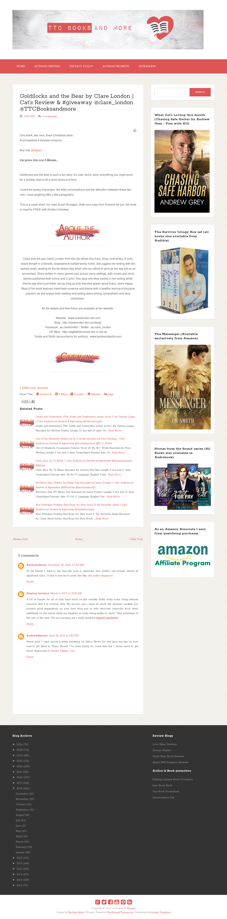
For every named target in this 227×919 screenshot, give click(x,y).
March (19, 841)
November (22, 799)
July (18, 820)
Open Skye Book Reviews (168, 756)
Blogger (131, 908)
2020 (20, 777)
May (18, 831)
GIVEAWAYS (147, 66)
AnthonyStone (36, 565)
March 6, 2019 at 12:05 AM (66, 593)
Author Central (47, 66)
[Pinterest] (123, 902)
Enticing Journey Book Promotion (173, 779)
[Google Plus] (97, 902)
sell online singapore (100, 575)
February (21, 847)
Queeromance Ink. (164, 797)
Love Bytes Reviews (165, 744)
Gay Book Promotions (166, 791)
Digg (110, 394)
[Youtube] (116, 902)
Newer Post (20, 539)
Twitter (62, 394)
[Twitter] (104, 902)
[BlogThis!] (26, 401)
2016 (19, 863)
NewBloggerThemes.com (120, 912)
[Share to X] (30, 401)
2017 (19, 858)
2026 (20, 744)
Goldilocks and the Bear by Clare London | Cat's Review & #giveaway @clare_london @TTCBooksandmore (77, 103)
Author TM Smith (116, 66)
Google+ (78, 394)
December (22, 793)
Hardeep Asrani (76, 912)
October (21, 804)
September (22, 809)
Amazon (36, 150)
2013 (19, 880)
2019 (19, 783)
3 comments (49, 116)
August (20, 815)
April (19, 836)
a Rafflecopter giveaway (34, 387)
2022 (20, 766)
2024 (20, 755)
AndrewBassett (37, 635)
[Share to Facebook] (33, 401)
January (20, 852)
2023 (20, 761)
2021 (19, 772)
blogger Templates (161, 912)
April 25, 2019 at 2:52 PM (63, 635)
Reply (29, 581)
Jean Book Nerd (162, 785)
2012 (19, 885)
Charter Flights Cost (62, 651)
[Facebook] (110, 902)
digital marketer (107, 618)
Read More (114, 430)
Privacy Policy (81, 66)
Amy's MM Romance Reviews (170, 762)
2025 (20, 750)
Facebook (45, 394)
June (18, 825)
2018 (19, 788)
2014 (19, 874)
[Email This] (23, 401)
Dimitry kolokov (37, 593)
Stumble (95, 394)
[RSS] (129, 902)
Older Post (136, 539)
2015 (19, 869)
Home (21, 66)
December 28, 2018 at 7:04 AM (66, 565)
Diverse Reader (162, 750)
